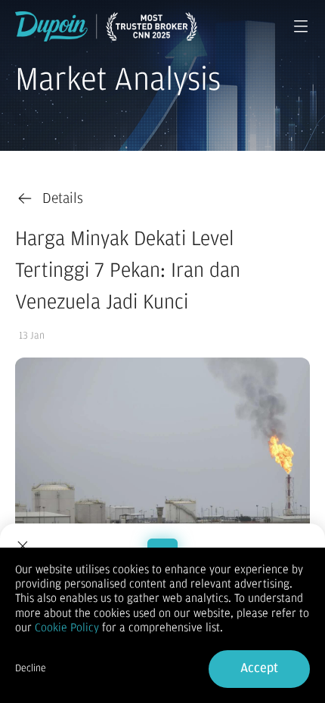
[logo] (106, 26)
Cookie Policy (67, 628)
